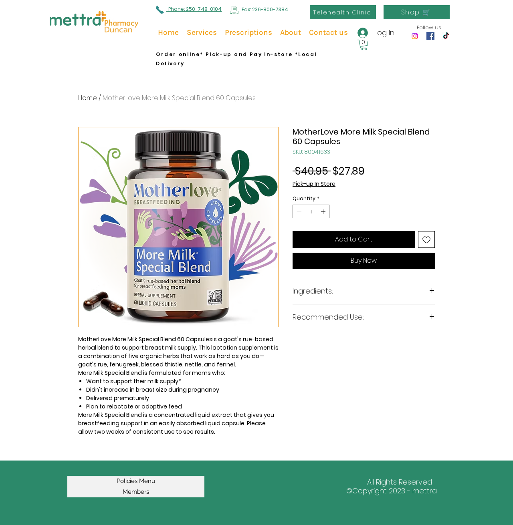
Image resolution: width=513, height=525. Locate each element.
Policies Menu (136, 481)
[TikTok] (446, 36)
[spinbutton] (311, 211)
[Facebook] (430, 36)
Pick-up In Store (314, 184)
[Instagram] (415, 36)
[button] (363, 45)
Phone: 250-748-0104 (194, 9)
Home (87, 98)
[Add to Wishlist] (426, 239)
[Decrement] (298, 211)
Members (136, 491)
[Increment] (323, 211)
